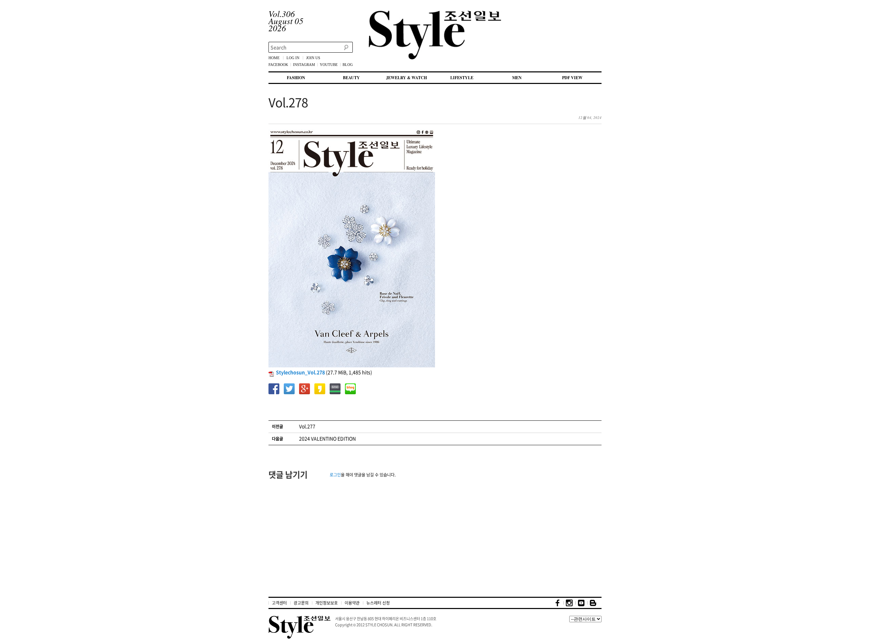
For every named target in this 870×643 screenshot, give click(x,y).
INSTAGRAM (304, 65)
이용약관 (352, 603)
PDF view (572, 78)
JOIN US (313, 58)
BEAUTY (351, 78)
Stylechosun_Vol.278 (300, 372)
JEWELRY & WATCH (406, 78)
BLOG (348, 65)
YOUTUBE (329, 65)
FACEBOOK (278, 65)
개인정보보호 (326, 603)
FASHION (296, 78)
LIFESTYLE (461, 78)
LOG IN (292, 58)
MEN (517, 78)
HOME (274, 58)
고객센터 (279, 603)
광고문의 (301, 603)
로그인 (335, 475)
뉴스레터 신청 (378, 603)
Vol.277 (307, 426)
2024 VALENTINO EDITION (327, 438)
